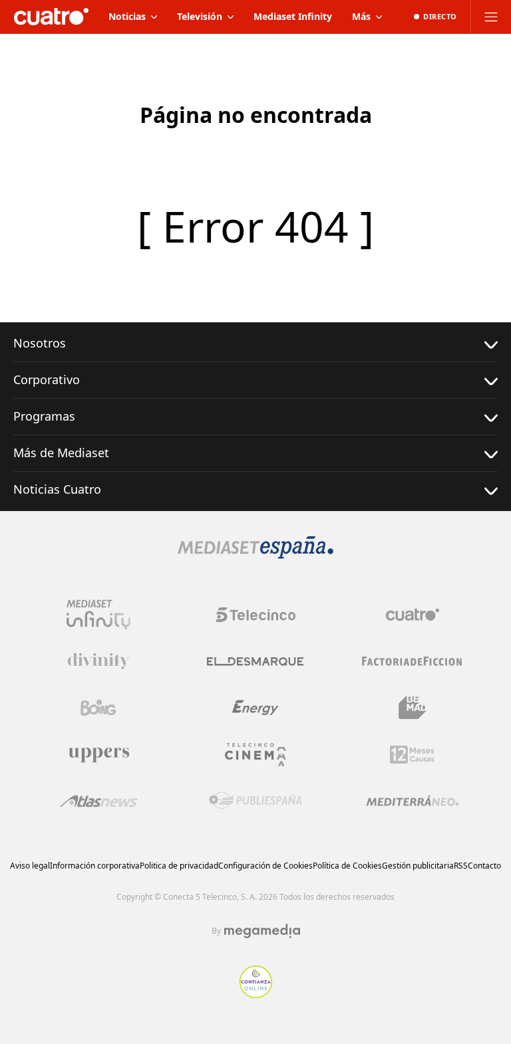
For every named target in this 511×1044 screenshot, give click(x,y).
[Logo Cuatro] (412, 614)
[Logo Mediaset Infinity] (98, 614)
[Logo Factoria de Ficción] (412, 661)
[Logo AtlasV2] (99, 801)
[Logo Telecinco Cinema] (255, 754)
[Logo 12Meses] (412, 755)
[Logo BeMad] (412, 707)
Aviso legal (30, 865)
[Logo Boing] (98, 707)
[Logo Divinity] (98, 661)
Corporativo (46, 379)
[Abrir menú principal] (491, 16)
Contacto (484, 865)
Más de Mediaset (61, 453)
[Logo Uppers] (98, 754)
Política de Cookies (347, 865)
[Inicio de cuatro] (51, 16)
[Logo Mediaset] (255, 555)
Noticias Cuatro (57, 489)
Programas (44, 416)
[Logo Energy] (255, 707)
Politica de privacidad (179, 865)
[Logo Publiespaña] (255, 800)
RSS (461, 865)
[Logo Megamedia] (262, 931)
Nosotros (39, 343)
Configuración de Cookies (265, 865)
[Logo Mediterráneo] (412, 800)
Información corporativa (95, 865)
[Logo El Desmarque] (255, 661)
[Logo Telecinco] (255, 614)
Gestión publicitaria (418, 865)
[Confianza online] (256, 994)
